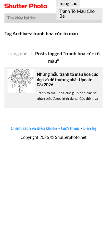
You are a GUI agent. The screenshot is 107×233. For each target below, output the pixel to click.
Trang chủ (68, 3)
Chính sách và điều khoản (34, 128)
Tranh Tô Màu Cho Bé (77, 14)
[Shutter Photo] (25, 6)
